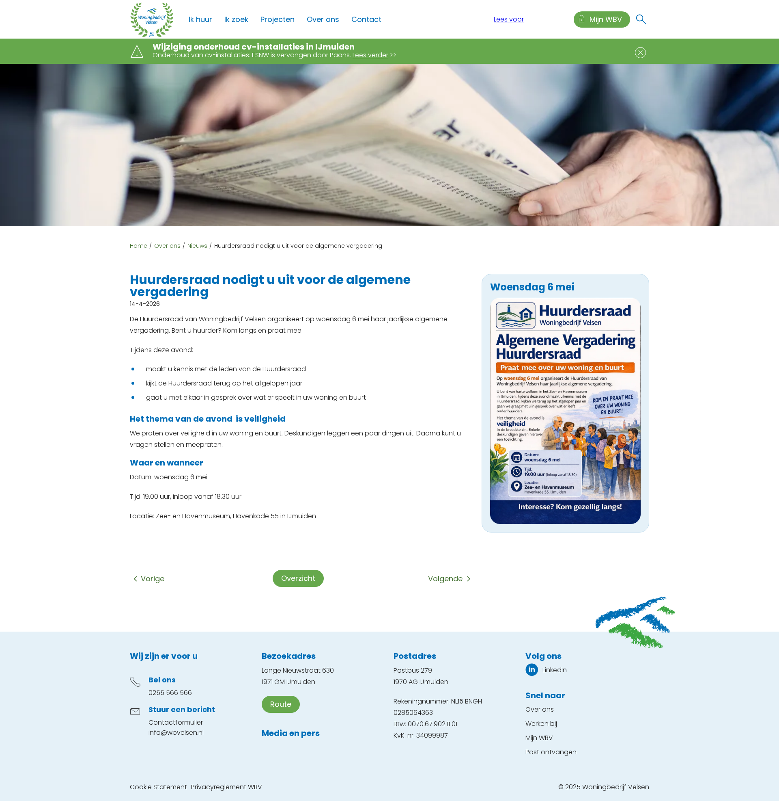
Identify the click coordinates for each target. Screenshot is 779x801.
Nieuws (197, 246)
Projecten (277, 19)
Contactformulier (175, 722)
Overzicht (298, 578)
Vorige (152, 579)
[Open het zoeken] (641, 19)
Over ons (323, 19)
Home (138, 246)
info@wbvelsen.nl (176, 732)
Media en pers (291, 733)
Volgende (445, 579)
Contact (366, 19)
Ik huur (200, 19)
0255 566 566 (170, 692)
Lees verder (370, 55)
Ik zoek (236, 19)
